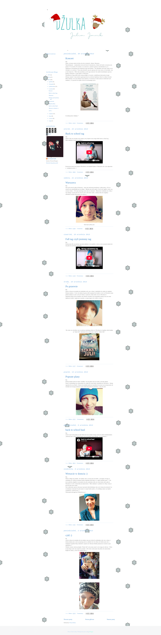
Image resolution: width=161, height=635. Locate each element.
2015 (49, 75)
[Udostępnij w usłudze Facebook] (91, 123)
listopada (51, 84)
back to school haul (75, 429)
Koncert (69, 58)
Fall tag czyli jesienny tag (78, 239)
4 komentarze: (80, 366)
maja (50, 120)
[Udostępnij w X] (90, 123)
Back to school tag (74, 133)
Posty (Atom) (72, 622)
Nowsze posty (68, 619)
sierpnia (51, 113)
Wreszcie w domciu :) (76, 473)
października (52, 86)
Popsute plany (72, 376)
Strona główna (89, 619)
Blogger (91, 631)
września (51, 88)
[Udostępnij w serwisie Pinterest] (93, 123)
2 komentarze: (80, 172)
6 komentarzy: (80, 123)
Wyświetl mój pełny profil (52, 163)
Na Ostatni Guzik (52, 158)
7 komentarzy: (80, 613)
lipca (50, 116)
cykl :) (68, 535)
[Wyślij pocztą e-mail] (86, 123)
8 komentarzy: (80, 276)
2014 (49, 77)
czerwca (51, 118)
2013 (49, 79)
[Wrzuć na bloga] (88, 123)
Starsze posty (111, 619)
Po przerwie (71, 286)
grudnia (51, 81)
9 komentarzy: (80, 463)
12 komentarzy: (80, 419)
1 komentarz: (80, 228)
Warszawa (70, 182)
